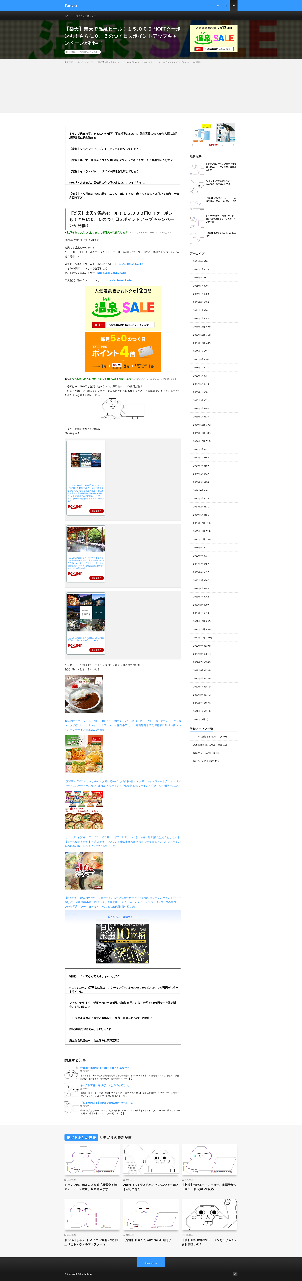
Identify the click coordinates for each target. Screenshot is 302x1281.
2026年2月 (198, 310)
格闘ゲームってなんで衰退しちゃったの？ (94, 976)
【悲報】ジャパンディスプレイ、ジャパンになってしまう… (105, 148)
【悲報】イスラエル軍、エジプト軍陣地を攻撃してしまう (104, 171)
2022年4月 (198, 686)
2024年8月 (198, 457)
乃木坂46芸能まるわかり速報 (207, 744)
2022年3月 (198, 694)
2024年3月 (198, 498)
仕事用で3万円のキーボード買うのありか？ (104, 1067)
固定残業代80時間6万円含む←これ (90, 1029)
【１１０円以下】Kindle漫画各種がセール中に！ (107, 1102)
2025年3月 (198, 400)
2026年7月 (198, 269)
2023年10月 (199, 539)
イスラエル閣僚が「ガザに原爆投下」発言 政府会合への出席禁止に (110, 1017)
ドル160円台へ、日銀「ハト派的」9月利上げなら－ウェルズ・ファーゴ (221, 218)
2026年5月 (198, 285)
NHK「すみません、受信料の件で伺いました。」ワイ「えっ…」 (107, 182)
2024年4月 (198, 490)
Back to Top (151, 1262)
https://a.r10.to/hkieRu (118, 280)
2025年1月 (198, 416)
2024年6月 (198, 474)
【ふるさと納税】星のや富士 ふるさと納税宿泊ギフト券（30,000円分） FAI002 (85, 639)
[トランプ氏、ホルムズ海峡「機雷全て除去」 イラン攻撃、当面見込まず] (197, 169)
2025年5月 (198, 384)
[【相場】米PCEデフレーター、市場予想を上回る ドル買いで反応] (197, 204)
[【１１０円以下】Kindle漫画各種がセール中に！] (71, 1108)
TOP (66, 15)
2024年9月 (198, 449)
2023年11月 (199, 531)
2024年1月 (198, 514)
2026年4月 (198, 294)
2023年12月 (199, 523)
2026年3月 (198, 302)
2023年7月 (198, 564)
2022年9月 (198, 645)
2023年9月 (198, 547)
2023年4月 (198, 588)
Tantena (88, 1274)
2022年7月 (198, 662)
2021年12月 (199, 719)
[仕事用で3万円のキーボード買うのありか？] (71, 1073)
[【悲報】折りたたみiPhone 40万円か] (197, 238)
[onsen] (122, 329)
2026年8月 (198, 261)
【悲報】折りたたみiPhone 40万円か (147, 1240)
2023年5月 (198, 580)
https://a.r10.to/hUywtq (111, 272)
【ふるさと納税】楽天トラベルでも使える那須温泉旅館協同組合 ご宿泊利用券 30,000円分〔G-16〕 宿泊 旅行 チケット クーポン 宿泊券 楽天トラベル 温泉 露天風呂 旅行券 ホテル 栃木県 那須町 (85, 563)
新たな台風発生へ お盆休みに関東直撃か (94, 1040)
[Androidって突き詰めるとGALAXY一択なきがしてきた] (197, 187)
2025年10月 (199, 343)
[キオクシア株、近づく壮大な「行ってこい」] (71, 1090)
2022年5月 (198, 678)
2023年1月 (198, 613)
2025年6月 (198, 375)
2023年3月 (198, 596)
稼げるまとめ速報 (89, 52)
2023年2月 (198, 604)
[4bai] (122, 371)
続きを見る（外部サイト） (123, 916)
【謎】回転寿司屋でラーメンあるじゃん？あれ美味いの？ (209, 1242)
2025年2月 (198, 408)
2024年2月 (198, 506)
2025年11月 (199, 334)
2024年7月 (198, 465)
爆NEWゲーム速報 (202, 753)
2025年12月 (199, 326)
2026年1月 (198, 318)
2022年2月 (198, 703)
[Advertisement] (151, 87)
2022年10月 (199, 637)
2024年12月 (199, 424)
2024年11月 (199, 433)
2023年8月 (198, 555)
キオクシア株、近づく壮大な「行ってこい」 (105, 1085)
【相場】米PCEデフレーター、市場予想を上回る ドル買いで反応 (209, 1187)
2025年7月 (198, 367)
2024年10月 (199, 441)
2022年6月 (198, 670)
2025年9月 (198, 351)
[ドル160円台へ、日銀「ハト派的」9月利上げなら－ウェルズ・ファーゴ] (197, 221)
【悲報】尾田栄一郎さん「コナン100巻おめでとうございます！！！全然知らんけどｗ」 (122, 160)
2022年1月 (198, 711)
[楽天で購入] (86, 507)
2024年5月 (198, 482)
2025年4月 (198, 392)
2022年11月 (199, 629)
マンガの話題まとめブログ (206, 736)
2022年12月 (199, 621)
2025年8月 (198, 359)
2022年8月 (198, 654)
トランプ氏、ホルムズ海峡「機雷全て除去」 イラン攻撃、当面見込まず (221, 166)
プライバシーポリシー (85, 15)
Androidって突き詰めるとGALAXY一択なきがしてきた (150, 1187)
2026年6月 (198, 277)
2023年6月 (198, 572)
